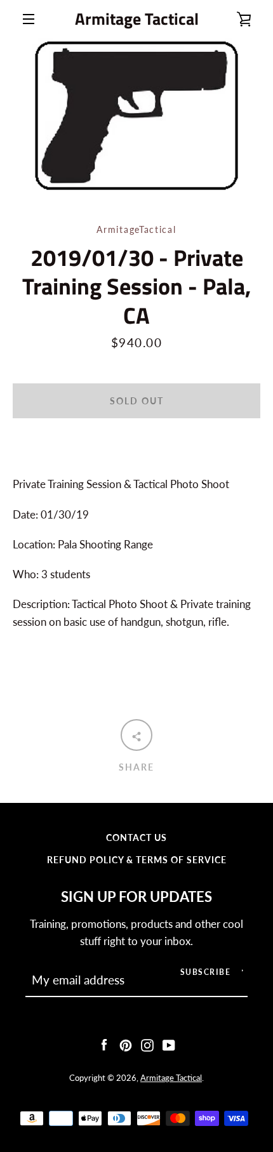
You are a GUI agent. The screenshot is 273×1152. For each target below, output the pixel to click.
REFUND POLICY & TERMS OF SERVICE (137, 859)
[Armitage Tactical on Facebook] (104, 1043)
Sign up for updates (136, 897)
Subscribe (205, 972)
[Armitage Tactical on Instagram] (147, 1043)
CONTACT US (136, 837)
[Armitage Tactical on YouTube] (169, 1043)
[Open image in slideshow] (136, 115)
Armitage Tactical (137, 19)
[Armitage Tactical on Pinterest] (125, 1043)
